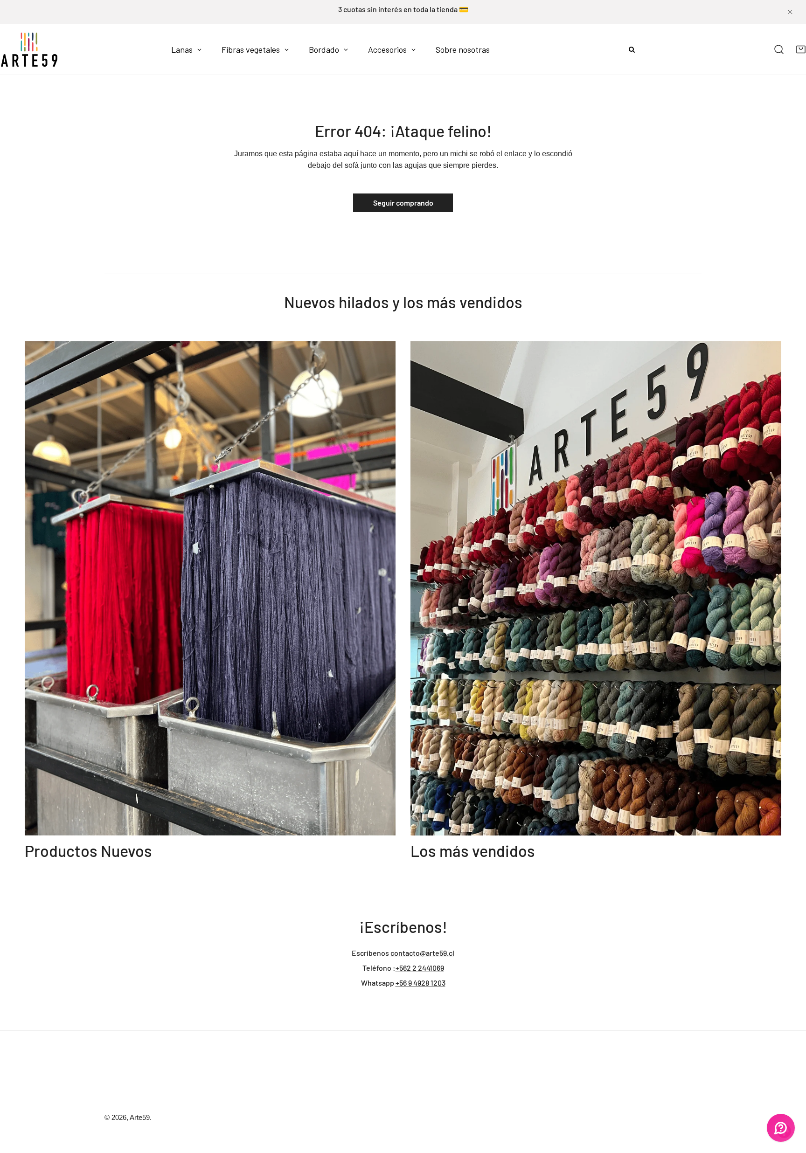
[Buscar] (779, 50)
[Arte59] (29, 49)
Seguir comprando (403, 202)
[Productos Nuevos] (210, 588)
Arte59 (140, 1117)
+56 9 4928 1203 (420, 982)
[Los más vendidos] (595, 588)
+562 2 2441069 (420, 967)
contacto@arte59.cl (422, 952)
